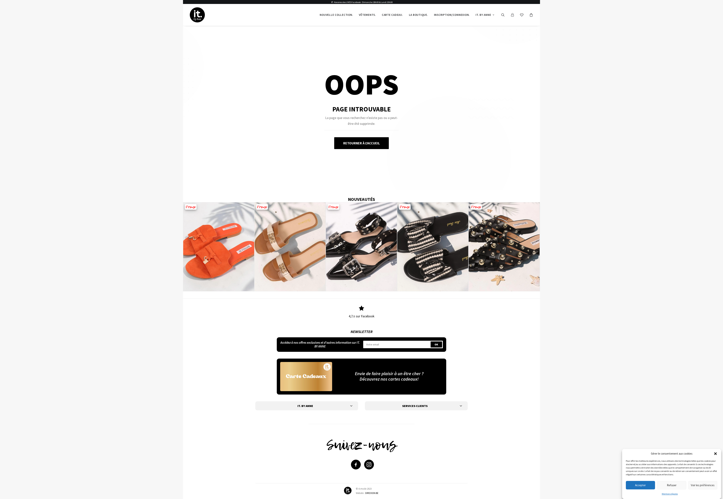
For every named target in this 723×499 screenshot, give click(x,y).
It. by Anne (483, 15)
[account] (514, 15)
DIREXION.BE (371, 493)
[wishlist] (523, 15)
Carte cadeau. (392, 15)
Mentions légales (670, 493)
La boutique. (418, 15)
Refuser (671, 485)
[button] (715, 454)
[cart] (530, 15)
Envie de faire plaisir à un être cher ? (389, 373)
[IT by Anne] (197, 14)
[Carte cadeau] (306, 376)
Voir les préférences (703, 485)
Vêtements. (367, 15)
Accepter (640, 485)
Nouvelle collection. (336, 15)
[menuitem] (336, 15)
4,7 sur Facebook (361, 316)
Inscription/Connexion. (452, 15)
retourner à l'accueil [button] (361, 143)
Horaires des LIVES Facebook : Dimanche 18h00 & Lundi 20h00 (363, 2)
